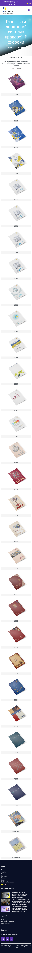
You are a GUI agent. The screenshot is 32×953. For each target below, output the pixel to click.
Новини (3, 880)
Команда (4, 876)
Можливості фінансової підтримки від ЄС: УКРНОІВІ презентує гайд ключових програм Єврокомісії (20, 895)
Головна (11, 47)
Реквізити (4, 874)
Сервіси (3, 872)
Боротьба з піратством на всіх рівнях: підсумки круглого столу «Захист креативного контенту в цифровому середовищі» (21, 902)
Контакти (4, 878)
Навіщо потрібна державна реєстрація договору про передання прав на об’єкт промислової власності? (19, 909)
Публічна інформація (7, 882)
